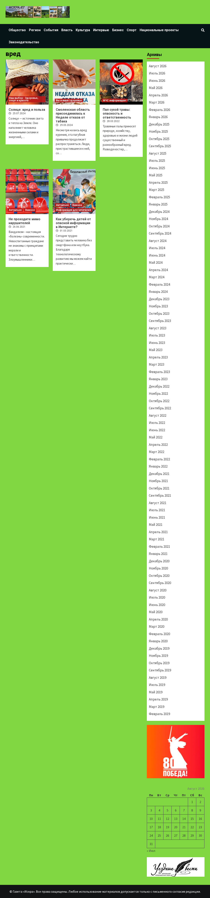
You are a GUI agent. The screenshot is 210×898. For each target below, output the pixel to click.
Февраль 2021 (159, 546)
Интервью (101, 30)
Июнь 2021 (157, 517)
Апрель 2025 (158, 182)
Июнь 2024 (157, 255)
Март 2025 (156, 189)
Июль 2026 (157, 73)
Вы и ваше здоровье (69, 100)
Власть (67, 30)
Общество (17, 30)
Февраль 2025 (159, 197)
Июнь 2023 (157, 342)
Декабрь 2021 (159, 473)
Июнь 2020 (157, 604)
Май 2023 (155, 350)
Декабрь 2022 (159, 386)
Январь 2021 (158, 553)
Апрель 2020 (158, 619)
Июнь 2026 (157, 80)
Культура (83, 30)
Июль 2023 (157, 335)
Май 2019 (155, 692)
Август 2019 (157, 677)
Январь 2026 (158, 117)
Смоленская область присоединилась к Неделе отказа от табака (73, 115)
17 (151, 827)
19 (167, 827)
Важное (30, 210)
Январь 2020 (158, 641)
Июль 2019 (157, 684)
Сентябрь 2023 (160, 320)
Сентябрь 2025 (160, 146)
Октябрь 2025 (159, 139)
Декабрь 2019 (159, 648)
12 (167, 819)
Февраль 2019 (159, 714)
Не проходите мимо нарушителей (24, 221)
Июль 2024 (157, 248)
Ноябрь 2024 (158, 219)
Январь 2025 (158, 204)
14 (184, 819)
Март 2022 (156, 452)
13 (175, 819)
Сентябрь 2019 (160, 670)
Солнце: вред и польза (27, 110)
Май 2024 (155, 262)
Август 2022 (157, 415)
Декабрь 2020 (159, 561)
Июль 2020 (157, 597)
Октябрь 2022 (159, 401)
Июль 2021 (157, 510)
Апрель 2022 (158, 444)
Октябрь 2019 (159, 663)
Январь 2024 (158, 291)
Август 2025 (157, 153)
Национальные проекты (159, 30)
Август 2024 (157, 240)
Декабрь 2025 (159, 124)
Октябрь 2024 (159, 226)
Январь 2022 (158, 466)
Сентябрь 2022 (160, 408)
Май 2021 (155, 524)
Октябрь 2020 (159, 575)
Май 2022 (155, 437)
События (51, 30)
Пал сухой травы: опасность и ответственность (117, 113)
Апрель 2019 (158, 699)
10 (151, 819)
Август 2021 (157, 503)
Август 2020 (157, 590)
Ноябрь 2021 (158, 481)
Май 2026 (155, 88)
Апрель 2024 (158, 270)
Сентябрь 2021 (160, 495)
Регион (35, 30)
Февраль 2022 (159, 459)
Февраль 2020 (159, 634)
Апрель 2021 (158, 532)
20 (175, 827)
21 (184, 827)
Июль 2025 (157, 160)
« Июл (151, 851)
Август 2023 (157, 328)
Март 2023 (156, 364)
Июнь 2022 (157, 430)
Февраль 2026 (159, 109)
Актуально (15, 210)
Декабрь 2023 (159, 299)
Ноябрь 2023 (158, 306)
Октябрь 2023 (159, 313)
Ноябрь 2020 (158, 568)
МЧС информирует (114, 100)
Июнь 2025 (157, 168)
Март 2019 (156, 706)
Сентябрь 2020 (160, 583)
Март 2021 (156, 539)
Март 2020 (156, 626)
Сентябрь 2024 (160, 233)
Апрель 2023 (158, 357)
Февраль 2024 (159, 284)
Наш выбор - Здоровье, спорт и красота (23, 99)
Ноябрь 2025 (158, 131)
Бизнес (118, 30)
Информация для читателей (73, 210)
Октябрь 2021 (159, 488)
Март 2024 (156, 277)
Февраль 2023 (159, 372)
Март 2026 (156, 102)
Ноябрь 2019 (158, 655)
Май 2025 (155, 175)
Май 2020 (155, 612)
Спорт (132, 30)
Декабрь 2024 (159, 211)
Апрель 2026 (158, 95)
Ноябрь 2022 (158, 393)
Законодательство (24, 42)
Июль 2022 (157, 422)
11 (159, 819)
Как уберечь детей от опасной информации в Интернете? (73, 223)
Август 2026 (157, 66)
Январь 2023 (158, 379)
